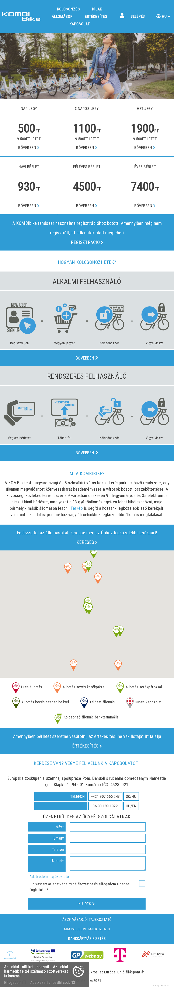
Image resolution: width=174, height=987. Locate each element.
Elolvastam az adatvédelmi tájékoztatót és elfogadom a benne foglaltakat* (79, 887)
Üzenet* (57, 860)
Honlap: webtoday (161, 985)
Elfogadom (12, 982)
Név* (60, 827)
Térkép (77, 508)
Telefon (58, 849)
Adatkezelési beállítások (50, 982)
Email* (58, 838)
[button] (73, 665)
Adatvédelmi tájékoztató (49, 876)
